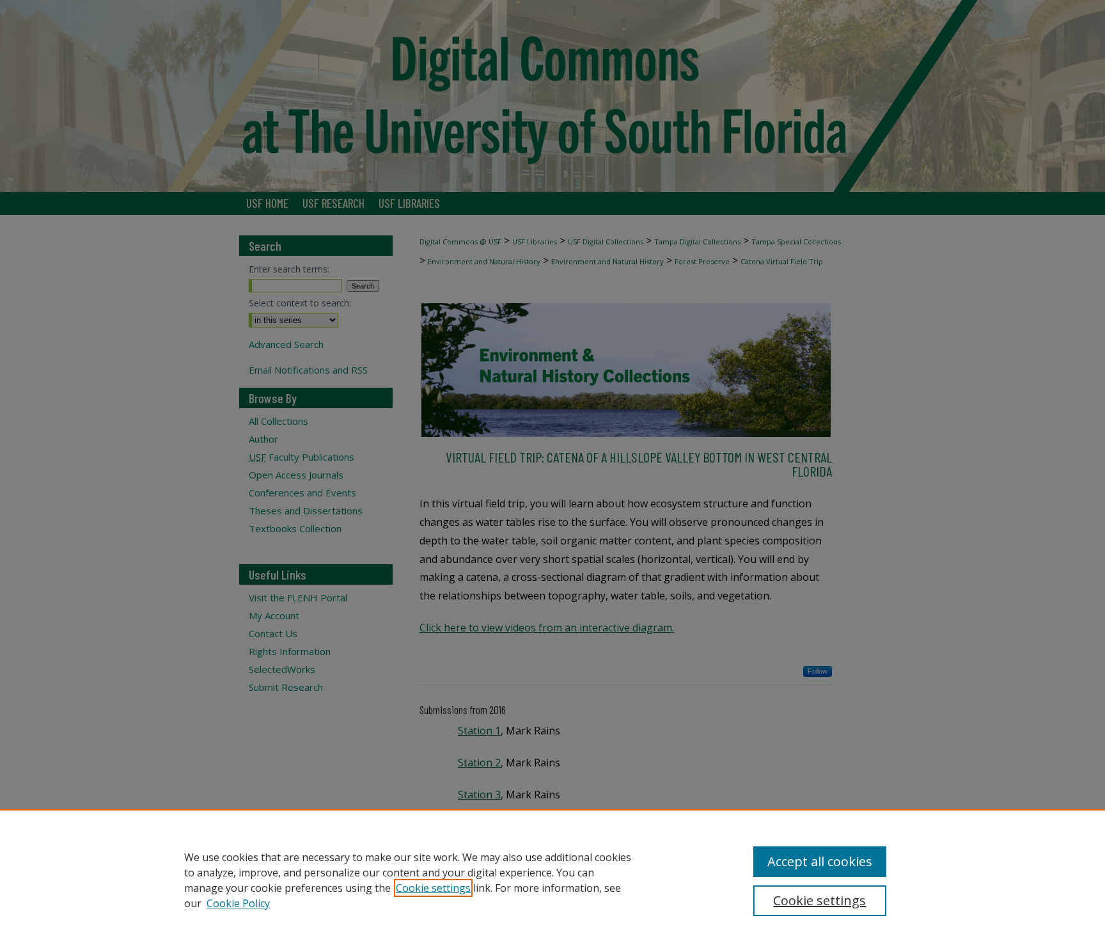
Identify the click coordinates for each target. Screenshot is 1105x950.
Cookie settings (433, 888)
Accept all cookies (819, 861)
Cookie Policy (238, 903)
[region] (552, 879)
